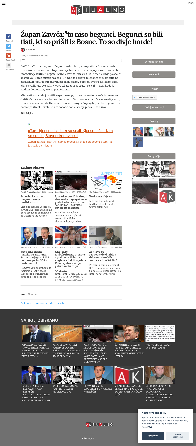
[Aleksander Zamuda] (149, 131)
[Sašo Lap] (169, 131)
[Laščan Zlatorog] (138, 141)
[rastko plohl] (159, 131)
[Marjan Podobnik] (138, 131)
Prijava (191, 3)
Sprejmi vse (153, 435)
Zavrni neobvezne (178, 435)
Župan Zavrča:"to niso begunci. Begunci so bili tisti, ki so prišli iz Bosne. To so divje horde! (92, 38)
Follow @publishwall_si (146, 97)
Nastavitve (147, 427)
